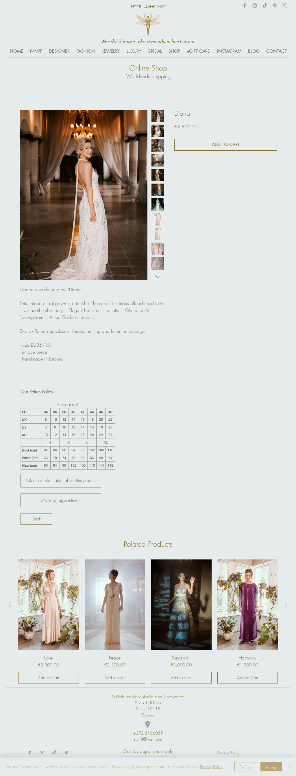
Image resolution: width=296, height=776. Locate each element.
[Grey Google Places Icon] (148, 725)
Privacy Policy (211, 766)
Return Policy (41, 391)
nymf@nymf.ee (148, 739)
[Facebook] (244, 5)
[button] (285, 5)
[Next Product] (286, 604)
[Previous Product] (9, 604)
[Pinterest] (275, 5)
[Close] (289, 766)
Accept (271, 767)
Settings (245, 767)
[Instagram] (255, 5)
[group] (148, 621)
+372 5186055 (148, 733)
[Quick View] (48, 604)
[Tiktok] (265, 5)
